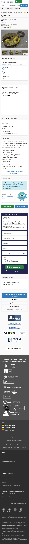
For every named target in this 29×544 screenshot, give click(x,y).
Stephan (24, 447)
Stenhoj (11, 437)
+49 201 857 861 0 (10, 425)
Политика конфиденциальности (14, 271)
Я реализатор (9, 258)
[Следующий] (26, 42)
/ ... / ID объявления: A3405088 (11, 8)
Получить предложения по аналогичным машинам (12, 260)
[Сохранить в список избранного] (25, 13)
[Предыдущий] (2, 42)
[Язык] (25, 1)
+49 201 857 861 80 (10, 428)
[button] (27, 1)
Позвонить (22, 206)
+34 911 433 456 (9, 430)
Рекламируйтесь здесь (15, 348)
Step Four (16, 447)
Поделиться (15, 306)
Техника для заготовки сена (14, 440)
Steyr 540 (17, 437)
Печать (15, 299)
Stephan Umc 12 (7, 447)
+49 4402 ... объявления (12, 282)
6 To (3, 73)
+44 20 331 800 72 (10, 423)
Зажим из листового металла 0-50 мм (12, 64)
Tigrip (3, 69)
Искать (25, 5)
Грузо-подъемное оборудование (14, 444)
